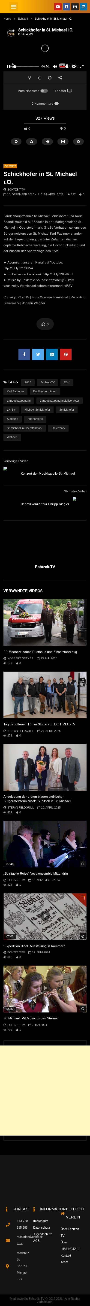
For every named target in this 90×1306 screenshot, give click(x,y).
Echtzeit (23, 18)
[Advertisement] (45, 1090)
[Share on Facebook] (24, 354)
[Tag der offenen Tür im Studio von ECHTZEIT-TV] (45, 695)
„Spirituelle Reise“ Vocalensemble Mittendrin (35, 873)
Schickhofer (66, 409)
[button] (13, 6)
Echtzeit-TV (16, 189)
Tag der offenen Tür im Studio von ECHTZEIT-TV (39, 724)
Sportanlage (35, 419)
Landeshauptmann (19, 400)
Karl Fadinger (15, 391)
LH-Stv (11, 409)
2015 (28, 382)
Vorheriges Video (15, 461)
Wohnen (12, 437)
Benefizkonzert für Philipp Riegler (45, 504)
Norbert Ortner (20, 658)
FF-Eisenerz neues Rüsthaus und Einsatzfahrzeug (40, 652)
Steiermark (58, 428)
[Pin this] (66, 354)
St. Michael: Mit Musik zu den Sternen (31, 1018)
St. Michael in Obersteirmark (24, 428)
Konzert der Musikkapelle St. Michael (48, 473)
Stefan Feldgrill (20, 731)
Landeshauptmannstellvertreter (59, 400)
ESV (66, 382)
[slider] (26, 66)
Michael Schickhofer (37, 409)
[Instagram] (75, 6)
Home (7, 18)
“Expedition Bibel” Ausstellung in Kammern (34, 946)
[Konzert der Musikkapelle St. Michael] (10, 474)
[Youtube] (58, 6)
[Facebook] (66, 6)
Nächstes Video (75, 491)
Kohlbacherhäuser (45, 391)
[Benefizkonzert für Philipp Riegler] (80, 504)
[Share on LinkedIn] (52, 354)
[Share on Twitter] (38, 354)
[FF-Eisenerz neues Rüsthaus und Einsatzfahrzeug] (45, 622)
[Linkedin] (83, 6)
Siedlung (12, 419)
